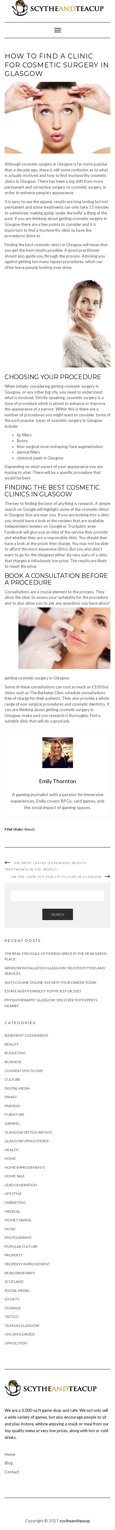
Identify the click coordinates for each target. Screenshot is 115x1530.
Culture (13, 1079)
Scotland (14, 1281)
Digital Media (17, 1088)
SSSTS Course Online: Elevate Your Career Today (51, 982)
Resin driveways (20, 1273)
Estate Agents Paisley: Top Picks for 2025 (43, 991)
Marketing (15, 1202)
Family (11, 1097)
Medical (12, 1211)
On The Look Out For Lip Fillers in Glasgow (56, 877)
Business (13, 1061)
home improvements (25, 1167)
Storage (13, 1308)
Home (10, 1158)
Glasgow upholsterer (27, 1141)
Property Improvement (27, 1264)
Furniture (15, 1114)
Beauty (30, 829)
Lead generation (21, 1185)
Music (10, 1229)
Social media (17, 1290)
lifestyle (13, 1193)
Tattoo (12, 1316)
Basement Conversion (26, 1035)
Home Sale (15, 1176)
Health (11, 1150)
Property (14, 1255)
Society (12, 1299)
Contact (12, 1471)
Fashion (12, 1105)
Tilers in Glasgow (22, 1325)
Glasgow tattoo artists (28, 1132)
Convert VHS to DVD (24, 1070)
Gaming (12, 1123)
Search (57, 914)
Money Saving (18, 1220)
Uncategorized (20, 1334)
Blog (9, 1462)
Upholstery (16, 1343)
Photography (18, 1237)
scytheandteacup (74, 1520)
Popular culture (21, 1246)
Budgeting (15, 1053)
